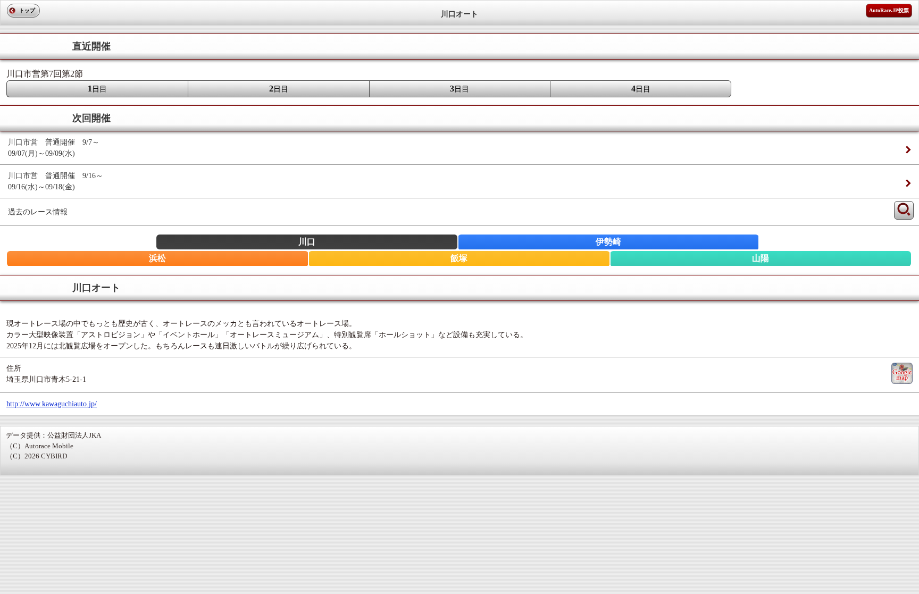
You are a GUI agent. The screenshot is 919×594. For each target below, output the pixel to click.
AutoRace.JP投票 (889, 10)
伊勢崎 (608, 241)
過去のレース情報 (38, 212)
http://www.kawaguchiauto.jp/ (51, 404)
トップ (27, 10)
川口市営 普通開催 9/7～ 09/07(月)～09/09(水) (57, 147)
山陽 (760, 258)
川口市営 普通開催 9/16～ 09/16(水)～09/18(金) (55, 181)
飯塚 (458, 258)
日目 (97, 88)
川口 (306, 241)
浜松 (157, 258)
